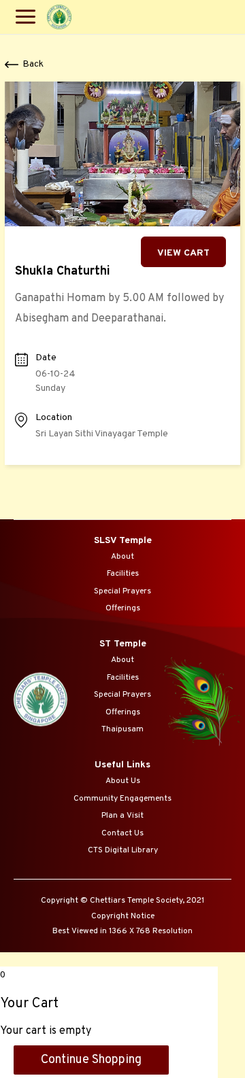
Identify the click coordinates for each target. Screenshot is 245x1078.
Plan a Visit (122, 815)
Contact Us (122, 833)
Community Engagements (123, 798)
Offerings (122, 608)
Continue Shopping (91, 1060)
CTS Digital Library (123, 850)
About (122, 556)
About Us (122, 781)
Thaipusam (122, 729)
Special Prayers (122, 591)
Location (53, 417)
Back (33, 64)
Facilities (123, 573)
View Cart (183, 253)
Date (45, 358)
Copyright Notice (122, 916)
